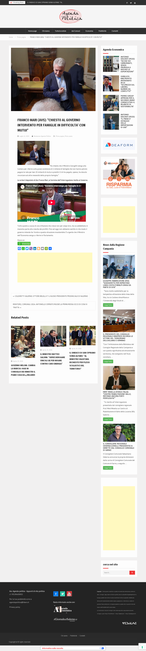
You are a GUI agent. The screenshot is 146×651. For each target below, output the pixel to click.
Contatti (115, 31)
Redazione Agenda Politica (42, 136)
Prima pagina (60, 136)
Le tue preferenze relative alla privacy (82, 648)
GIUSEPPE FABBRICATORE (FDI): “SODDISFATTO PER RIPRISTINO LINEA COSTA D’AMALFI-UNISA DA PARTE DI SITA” (117, 284)
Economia (89, 31)
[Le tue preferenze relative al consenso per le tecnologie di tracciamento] (142, 647)
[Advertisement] (54, 267)
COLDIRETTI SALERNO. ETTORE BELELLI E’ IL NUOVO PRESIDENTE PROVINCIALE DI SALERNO (51, 296)
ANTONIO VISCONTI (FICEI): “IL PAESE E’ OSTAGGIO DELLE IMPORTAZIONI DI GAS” (128, 120)
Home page (32, 31)
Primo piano (68, 136)
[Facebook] (127, 3)
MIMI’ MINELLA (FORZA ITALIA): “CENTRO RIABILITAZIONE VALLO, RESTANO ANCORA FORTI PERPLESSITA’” (117, 395)
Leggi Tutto (108, 305)
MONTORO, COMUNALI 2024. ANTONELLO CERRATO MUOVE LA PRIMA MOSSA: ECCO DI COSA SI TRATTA (50, 306)
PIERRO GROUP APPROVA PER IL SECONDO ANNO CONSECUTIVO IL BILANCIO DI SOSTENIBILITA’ (128, 101)
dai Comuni (76, 31)
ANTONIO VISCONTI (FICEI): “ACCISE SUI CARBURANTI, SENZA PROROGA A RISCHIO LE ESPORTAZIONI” (128, 64)
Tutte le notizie (60, 31)
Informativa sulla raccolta (52, 648)
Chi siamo (46, 31)
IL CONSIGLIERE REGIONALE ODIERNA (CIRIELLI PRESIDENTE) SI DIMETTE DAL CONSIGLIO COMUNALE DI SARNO (118, 447)
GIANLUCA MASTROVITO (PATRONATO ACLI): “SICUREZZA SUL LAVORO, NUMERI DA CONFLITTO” (128, 83)
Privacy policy (14, 607)
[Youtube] (135, 3)
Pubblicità (102, 31)
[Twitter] (131, 3)
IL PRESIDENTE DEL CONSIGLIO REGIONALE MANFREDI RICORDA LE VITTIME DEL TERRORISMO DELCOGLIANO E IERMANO (118, 337)
